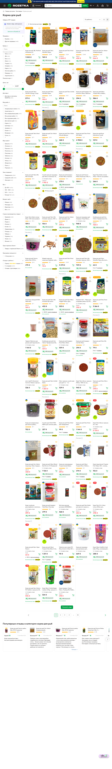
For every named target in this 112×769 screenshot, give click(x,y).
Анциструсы (9, 111)
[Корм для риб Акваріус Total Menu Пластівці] (50, 492)
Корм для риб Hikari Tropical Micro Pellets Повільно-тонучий (99, 92)
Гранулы (9, 143)
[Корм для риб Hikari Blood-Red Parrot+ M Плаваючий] (50, 451)
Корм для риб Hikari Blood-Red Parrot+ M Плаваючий (50, 465)
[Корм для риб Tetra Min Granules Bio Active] (50, 286)
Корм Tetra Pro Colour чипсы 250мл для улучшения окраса (99, 506)
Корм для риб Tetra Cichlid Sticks (66, 92)
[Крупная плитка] (104, 19)
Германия (9, 217)
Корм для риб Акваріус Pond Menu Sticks (65, 342)
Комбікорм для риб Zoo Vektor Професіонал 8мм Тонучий (49, 342)
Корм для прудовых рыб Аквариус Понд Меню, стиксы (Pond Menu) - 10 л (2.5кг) (83, 218)
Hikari (8, 61)
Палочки (9, 148)
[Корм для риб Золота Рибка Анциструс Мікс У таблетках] (84, 161)
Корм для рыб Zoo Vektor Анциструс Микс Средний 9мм (32, 465)
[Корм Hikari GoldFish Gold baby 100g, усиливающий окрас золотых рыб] (100, 534)
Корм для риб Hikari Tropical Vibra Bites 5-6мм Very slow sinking (49, 548)
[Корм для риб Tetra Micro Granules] (100, 367)
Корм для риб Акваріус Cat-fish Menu (82, 342)
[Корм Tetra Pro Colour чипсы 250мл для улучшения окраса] (100, 492)
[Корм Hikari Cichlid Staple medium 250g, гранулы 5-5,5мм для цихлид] (50, 575)
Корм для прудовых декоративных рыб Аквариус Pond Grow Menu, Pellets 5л (82, 548)
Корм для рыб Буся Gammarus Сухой (98, 134)
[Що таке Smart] (50, 24)
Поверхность (10, 175)
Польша (8, 231)
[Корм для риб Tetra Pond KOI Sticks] (33, 120)
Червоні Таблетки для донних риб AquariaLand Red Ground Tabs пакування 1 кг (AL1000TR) (33, 342)
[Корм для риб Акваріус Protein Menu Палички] (67, 161)
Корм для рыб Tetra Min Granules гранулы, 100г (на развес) (50, 218)
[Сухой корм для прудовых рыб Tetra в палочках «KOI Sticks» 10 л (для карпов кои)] (50, 161)
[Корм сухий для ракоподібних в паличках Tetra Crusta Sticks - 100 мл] (33, 492)
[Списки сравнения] (102, 5)
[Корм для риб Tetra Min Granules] (84, 37)
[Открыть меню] (4, 5)
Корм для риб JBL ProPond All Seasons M (33, 51)
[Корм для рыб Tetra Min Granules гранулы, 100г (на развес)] (50, 204)
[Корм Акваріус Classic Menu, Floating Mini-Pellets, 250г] (67, 575)
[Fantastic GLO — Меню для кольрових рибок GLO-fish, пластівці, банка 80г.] (84, 286)
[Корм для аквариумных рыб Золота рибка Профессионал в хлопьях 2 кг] (33, 409)
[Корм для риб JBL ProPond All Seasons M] (33, 37)
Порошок (9, 168)
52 (78, 615)
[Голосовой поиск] (80, 5)
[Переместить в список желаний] (39, 28)
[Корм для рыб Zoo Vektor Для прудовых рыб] (67, 204)
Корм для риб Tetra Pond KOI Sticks (32, 134)
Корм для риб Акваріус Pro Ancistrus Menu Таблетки (84, 92)
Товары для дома (10, 11)
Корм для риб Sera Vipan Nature (32, 548)
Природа (9, 73)
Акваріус (9, 66)
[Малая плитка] (107, 19)
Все (7, 209)
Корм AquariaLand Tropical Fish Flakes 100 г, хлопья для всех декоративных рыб (100, 465)
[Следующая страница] (105, 615)
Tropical (8, 63)
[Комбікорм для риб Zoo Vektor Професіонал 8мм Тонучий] (50, 328)
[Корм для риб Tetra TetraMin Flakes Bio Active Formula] (100, 245)
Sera (7, 58)
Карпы (8, 123)
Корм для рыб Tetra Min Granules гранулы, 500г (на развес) (83, 259)
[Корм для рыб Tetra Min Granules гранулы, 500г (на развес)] (84, 245)
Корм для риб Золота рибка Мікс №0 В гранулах (31, 259)
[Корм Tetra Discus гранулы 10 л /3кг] (100, 409)
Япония (8, 241)
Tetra (8, 53)
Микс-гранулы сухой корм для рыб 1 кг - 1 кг (66, 382)
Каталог (38, 5)
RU (91, 5)
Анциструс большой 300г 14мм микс (32, 300)
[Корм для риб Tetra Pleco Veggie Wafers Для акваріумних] (67, 286)
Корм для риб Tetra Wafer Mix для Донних (66, 134)
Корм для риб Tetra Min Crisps (99, 342)
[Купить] (39, 57)
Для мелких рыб (11, 121)
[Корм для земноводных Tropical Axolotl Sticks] (67, 451)
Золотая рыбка (10, 70)
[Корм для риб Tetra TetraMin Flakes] (50, 37)
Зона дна (9, 180)
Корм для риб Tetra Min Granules (82, 51)
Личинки (8, 146)
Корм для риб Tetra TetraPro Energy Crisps (31, 92)
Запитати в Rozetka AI (14, 31)
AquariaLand (9, 75)
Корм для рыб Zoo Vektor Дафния (49, 134)
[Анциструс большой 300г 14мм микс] (33, 286)
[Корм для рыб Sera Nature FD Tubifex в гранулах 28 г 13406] (33, 575)
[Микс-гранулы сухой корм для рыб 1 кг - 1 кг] (67, 367)
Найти (85, 5)
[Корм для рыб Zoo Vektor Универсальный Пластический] (100, 37)
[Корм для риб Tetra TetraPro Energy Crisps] (33, 78)
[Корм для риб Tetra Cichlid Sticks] (67, 78)
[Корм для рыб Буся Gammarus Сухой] (100, 120)
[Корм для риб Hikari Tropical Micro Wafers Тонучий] (84, 451)
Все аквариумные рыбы (13, 113)
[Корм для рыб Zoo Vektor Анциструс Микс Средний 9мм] (33, 451)
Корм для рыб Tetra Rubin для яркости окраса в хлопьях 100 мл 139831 (83, 506)
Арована (8, 128)
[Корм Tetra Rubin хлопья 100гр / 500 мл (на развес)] (100, 161)
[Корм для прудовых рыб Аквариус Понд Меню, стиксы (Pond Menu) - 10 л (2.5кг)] (84, 204)
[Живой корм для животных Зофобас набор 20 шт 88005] (50, 245)
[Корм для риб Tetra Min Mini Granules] (33, 161)
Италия (8, 224)
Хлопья (8, 158)
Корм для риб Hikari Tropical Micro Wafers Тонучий (82, 465)
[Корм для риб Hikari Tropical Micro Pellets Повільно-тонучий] (100, 78)
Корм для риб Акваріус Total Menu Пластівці (48, 506)
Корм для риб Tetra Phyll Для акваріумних (66, 423)
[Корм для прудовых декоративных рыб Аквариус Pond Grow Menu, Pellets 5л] (84, 534)
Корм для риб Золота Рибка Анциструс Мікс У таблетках (83, 176)
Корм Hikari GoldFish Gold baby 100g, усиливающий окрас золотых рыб (100, 548)
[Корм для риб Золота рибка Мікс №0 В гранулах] (33, 245)
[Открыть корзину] (107, 5)
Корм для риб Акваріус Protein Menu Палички (65, 175)
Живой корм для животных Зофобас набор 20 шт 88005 (49, 259)
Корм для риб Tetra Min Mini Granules (32, 175)
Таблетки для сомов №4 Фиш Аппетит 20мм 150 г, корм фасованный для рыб (66, 548)
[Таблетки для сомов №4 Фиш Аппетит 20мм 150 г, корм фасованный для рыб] (67, 534)
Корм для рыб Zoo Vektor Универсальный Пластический (100, 51)
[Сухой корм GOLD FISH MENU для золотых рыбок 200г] (50, 409)
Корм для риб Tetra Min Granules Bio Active (49, 300)
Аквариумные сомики (12, 108)
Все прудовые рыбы (12, 118)
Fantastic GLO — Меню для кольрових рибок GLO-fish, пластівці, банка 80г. (84, 300)
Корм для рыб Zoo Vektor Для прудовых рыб (66, 218)
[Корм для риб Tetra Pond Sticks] (67, 37)
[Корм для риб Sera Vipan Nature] (33, 534)
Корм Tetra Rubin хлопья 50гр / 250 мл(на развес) (32, 218)
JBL (7, 56)
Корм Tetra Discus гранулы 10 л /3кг (100, 423)
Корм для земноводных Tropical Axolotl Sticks (65, 465)
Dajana (8, 68)
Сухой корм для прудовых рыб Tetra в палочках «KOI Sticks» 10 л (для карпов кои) (49, 176)
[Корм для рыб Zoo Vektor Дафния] (50, 120)
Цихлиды (9, 125)
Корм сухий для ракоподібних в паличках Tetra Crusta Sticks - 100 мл (32, 506)
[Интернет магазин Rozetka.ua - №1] (18, 5)
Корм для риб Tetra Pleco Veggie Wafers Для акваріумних (66, 300)
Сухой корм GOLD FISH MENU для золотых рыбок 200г (49, 424)
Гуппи (7, 135)
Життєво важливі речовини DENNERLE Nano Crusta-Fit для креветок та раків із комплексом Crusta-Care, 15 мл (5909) (66, 506)
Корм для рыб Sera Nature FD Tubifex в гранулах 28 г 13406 (33, 589)
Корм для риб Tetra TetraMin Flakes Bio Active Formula (100, 259)
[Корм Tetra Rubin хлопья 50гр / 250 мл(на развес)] (33, 204)
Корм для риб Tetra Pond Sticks (66, 51)
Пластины (9, 153)
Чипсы (8, 160)
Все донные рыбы (11, 116)
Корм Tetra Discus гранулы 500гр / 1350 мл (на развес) (83, 382)
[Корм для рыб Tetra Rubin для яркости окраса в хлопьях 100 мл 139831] (84, 492)
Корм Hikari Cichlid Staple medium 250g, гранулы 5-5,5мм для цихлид (49, 589)
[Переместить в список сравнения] (39, 32)
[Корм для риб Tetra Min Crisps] (100, 328)
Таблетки (9, 155)
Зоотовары (19, 11)
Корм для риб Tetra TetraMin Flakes (47, 51)
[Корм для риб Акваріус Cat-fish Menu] (84, 328)
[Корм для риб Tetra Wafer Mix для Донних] (67, 120)
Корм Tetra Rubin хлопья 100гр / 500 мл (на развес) (100, 175)
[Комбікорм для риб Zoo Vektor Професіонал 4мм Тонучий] (100, 204)
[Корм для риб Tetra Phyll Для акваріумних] (67, 409)
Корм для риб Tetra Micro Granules (100, 382)
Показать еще (7, 78)
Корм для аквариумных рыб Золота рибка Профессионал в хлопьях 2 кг (32, 424)
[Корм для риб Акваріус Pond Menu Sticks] (67, 328)
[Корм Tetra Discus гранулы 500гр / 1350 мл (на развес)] (84, 367)
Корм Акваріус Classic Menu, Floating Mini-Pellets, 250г (66, 589)
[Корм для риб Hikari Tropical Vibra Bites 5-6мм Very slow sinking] (50, 534)
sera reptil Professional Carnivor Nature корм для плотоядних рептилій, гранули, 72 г (32, 382)
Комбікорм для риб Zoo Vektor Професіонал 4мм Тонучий (100, 218)
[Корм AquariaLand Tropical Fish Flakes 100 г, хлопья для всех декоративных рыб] (100, 451)
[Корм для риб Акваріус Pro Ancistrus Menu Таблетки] (84, 78)
